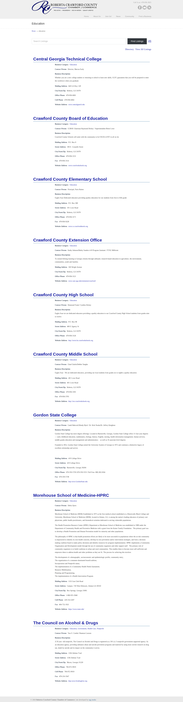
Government (82, 629)
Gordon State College (54, 415)
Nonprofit (100, 629)
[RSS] (149, 9)
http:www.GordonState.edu (78, 482)
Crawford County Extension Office (67, 240)
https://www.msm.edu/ (76, 609)
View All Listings (143, 49)
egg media (92, 700)
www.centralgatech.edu (76, 104)
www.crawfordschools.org (77, 165)
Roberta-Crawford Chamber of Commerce (64, 7)
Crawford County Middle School (65, 354)
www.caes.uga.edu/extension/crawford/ (82, 281)
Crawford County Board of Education (70, 118)
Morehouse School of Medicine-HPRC (71, 495)
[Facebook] (140, 9)
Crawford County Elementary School (70, 179)
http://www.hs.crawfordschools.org (80, 340)
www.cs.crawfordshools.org (78, 226)
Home (34, 31)
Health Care (92, 629)
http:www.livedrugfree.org (77, 681)
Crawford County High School (63, 294)
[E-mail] (145, 9)
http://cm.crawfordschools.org (79, 401)
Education (73, 65)
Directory (129, 49)
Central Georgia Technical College (67, 59)
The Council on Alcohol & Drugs (65, 622)
